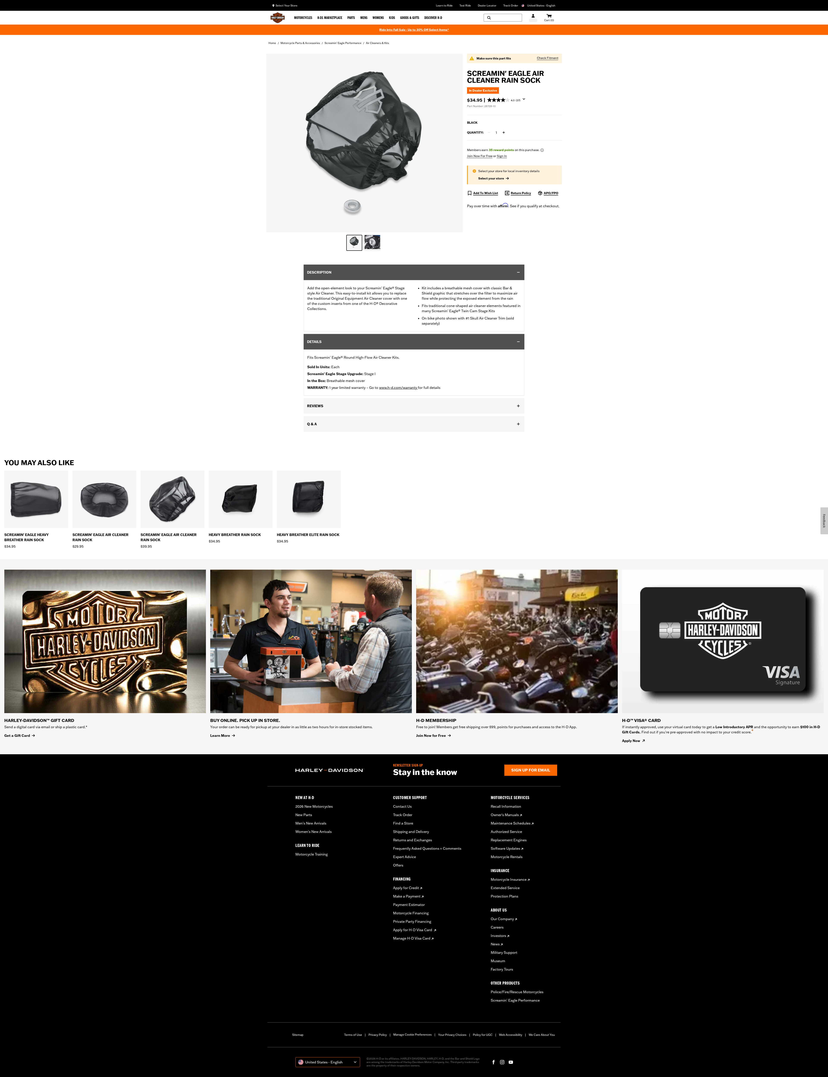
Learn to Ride (444, 5)
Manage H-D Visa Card (411, 938)
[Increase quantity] (504, 132)
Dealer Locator (487, 5)
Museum (498, 961)
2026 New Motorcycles (314, 806)
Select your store (491, 178)
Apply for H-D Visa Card (413, 930)
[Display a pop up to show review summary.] (525, 100)
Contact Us (402, 806)
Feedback (824, 521)
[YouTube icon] (510, 1062)
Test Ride (465, 5)
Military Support (504, 952)
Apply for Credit (406, 888)
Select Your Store (286, 5)
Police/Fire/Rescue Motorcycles (517, 992)
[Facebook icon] (493, 1062)
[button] (508, 100)
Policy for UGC (482, 1034)
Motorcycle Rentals (506, 857)
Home (272, 43)
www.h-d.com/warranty (398, 387)
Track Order (510, 5)
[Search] (503, 18)
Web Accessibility (510, 1034)
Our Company (502, 919)
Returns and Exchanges (412, 840)
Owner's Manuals (505, 815)
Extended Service (505, 888)
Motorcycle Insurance (509, 879)
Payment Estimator (409, 904)
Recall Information (506, 806)
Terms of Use (353, 1034)
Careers (497, 927)
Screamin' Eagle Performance (343, 43)
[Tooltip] (542, 150)
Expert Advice (404, 857)
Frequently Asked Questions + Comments (427, 848)
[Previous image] (275, 143)
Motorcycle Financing (411, 913)
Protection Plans (504, 896)
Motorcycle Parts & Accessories (300, 43)
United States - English (541, 5)
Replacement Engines (509, 840)
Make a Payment (406, 896)
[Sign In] (533, 17)
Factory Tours (502, 969)
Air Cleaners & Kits (377, 43)
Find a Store (403, 823)
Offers (398, 865)
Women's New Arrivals (313, 831)
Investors (498, 936)
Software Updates (505, 848)
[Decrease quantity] (489, 132)
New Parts (303, 815)
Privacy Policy (378, 1034)
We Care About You (542, 1034)
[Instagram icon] (502, 1062)
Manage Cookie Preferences (412, 1034)
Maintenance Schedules (510, 823)
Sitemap (297, 1034)
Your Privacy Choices (452, 1034)
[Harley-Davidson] (341, 770)
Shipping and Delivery (411, 831)
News (495, 944)
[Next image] (454, 143)
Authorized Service (506, 831)
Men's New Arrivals (310, 823)
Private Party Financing (412, 921)
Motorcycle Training (311, 854)
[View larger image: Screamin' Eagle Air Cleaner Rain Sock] (364, 142)
